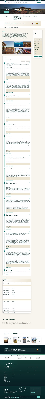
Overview (5, 27)
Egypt (4, 372)
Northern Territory (13, 374)
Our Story (19, 2)
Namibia (5, 375)
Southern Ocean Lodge (9, 77)
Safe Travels (20, 387)
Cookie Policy (17, 397)
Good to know (16, 27)
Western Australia (13, 379)
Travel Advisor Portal (25, 390)
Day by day (9, 27)
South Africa (5, 377)
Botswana (5, 371)
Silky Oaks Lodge (8, 194)
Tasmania (13, 377)
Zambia (5, 380)
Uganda (5, 379)
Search (36, 0)
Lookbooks (26, 2)
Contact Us (39, 2)
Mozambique (5, 374)
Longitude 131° (8, 151)
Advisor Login (39, 0)
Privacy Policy (13, 397)
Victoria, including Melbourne (15, 378)
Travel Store (20, 389)
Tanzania (5, 378)
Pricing (12, 27)
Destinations (10, 2)
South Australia (13, 376)
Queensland (13, 375)
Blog (23, 2)
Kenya (4, 373)
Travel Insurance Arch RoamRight (21, 391)
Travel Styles (15, 2)
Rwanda (5, 376)
